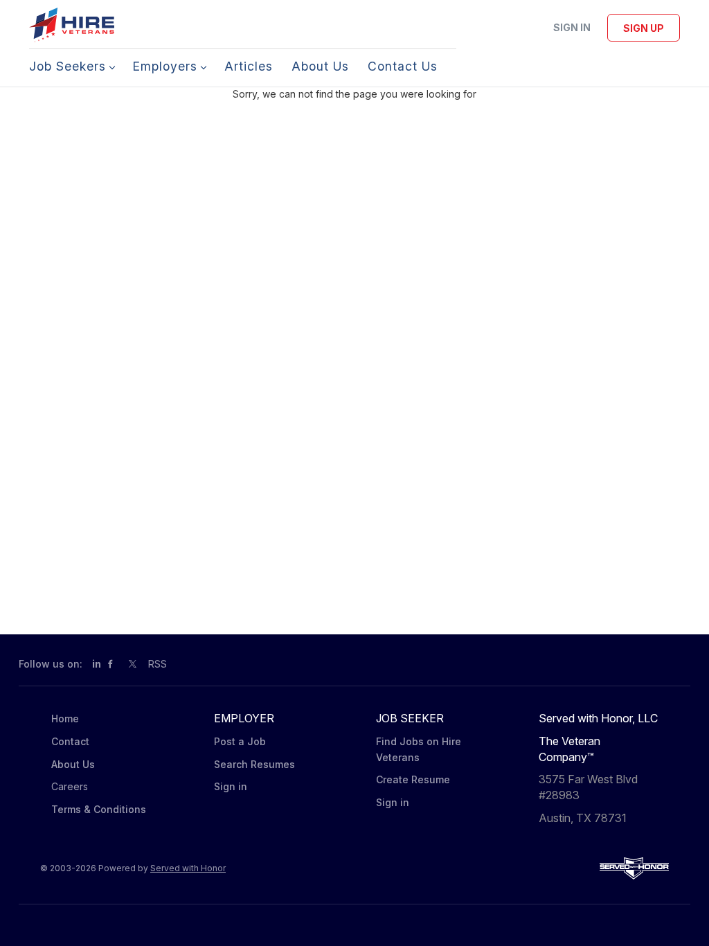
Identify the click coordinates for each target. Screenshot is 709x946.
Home (65, 718)
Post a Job (240, 741)
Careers (69, 786)
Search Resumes (254, 764)
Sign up (643, 28)
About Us (73, 764)
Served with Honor (188, 868)
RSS (157, 664)
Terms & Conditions (98, 809)
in (96, 664)
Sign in (572, 27)
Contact (70, 741)
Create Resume (413, 779)
